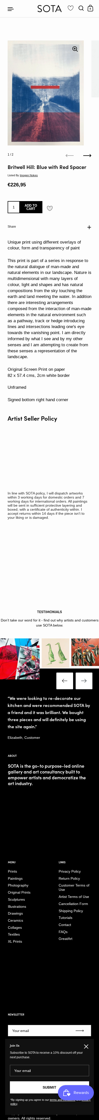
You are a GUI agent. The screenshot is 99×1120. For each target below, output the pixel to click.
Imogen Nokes (29, 175)
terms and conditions (62, 1099)
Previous (64, 681)
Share (12, 226)
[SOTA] (50, 9)
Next (84, 681)
